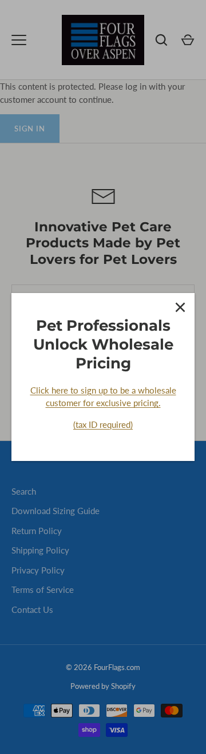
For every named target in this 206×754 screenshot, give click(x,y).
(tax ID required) (103, 424)
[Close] (180, 307)
